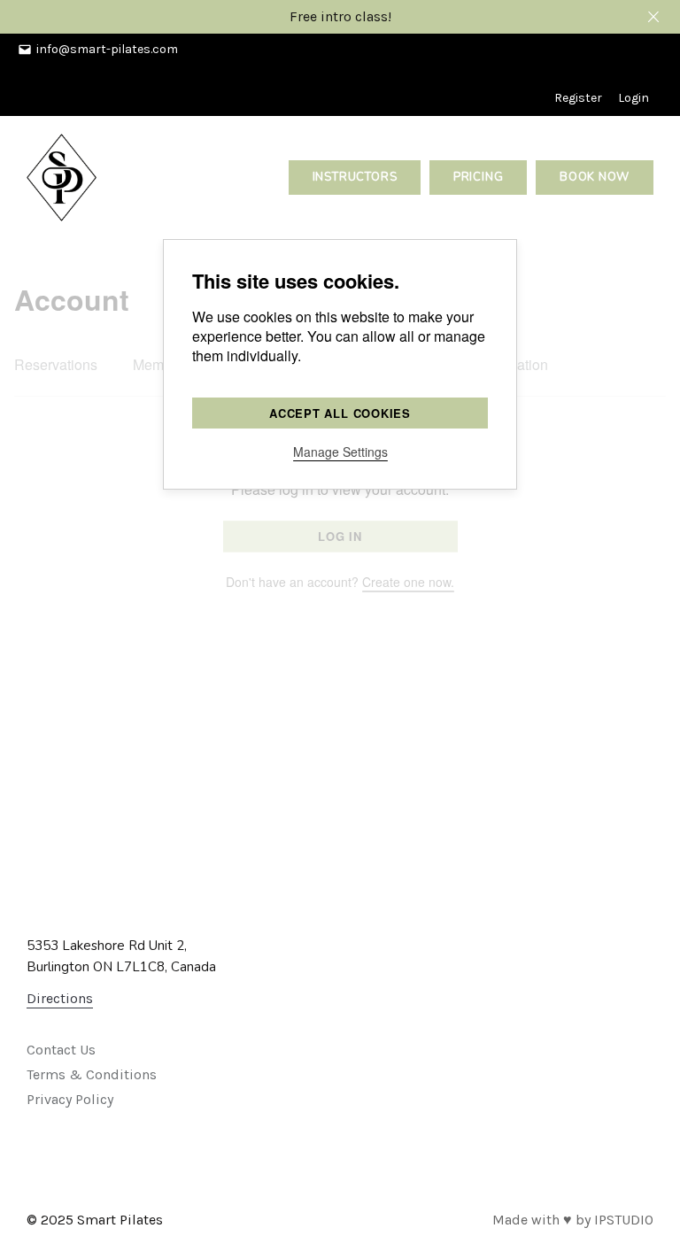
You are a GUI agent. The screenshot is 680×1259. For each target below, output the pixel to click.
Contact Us (61, 1049)
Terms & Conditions (92, 1074)
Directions (60, 998)
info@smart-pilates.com (107, 49)
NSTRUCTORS (355, 177)
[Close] (653, 17)
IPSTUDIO (623, 1219)
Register (578, 97)
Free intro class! (340, 16)
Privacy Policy (70, 1099)
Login (633, 97)
